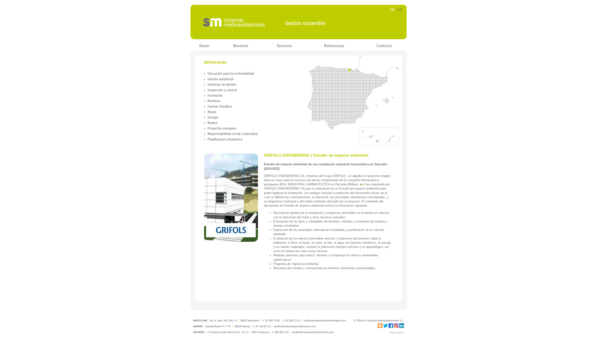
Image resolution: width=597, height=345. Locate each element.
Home (204, 45)
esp (392, 9)
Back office (397, 332)
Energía (213, 117)
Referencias (334, 45)
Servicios (284, 45)
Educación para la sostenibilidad (231, 73)
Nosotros (240, 45)
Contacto (384, 45)
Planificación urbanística (225, 139)
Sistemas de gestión (222, 84)
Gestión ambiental (220, 79)
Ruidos (212, 122)
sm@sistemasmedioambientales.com (313, 332)
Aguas (212, 111)
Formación (215, 95)
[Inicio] (234, 22)
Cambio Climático (220, 106)
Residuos (214, 100)
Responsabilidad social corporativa (233, 133)
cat (400, 9)
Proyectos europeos (222, 128)
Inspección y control (222, 90)
